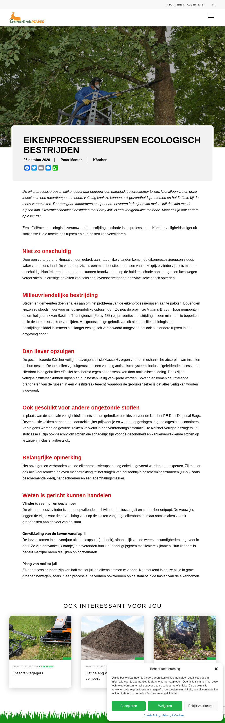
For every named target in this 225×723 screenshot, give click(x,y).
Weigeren (165, 706)
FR (214, 4)
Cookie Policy (152, 715)
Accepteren (128, 706)
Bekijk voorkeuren (201, 706)
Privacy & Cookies (173, 715)
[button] (216, 669)
